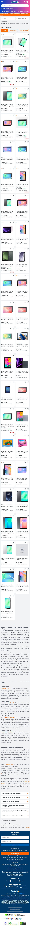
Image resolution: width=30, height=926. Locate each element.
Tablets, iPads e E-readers (13, 23)
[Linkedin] (19, 881)
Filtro (4, 18)
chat (16, 859)
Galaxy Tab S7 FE (4, 827)
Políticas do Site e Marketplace (15, 907)
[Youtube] (16, 881)
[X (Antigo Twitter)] (13, 881)
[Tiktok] (23, 881)
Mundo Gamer (5, 11)
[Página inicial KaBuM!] (15, 2)
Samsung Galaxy (25, 23)
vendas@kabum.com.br (15, 860)
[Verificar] (9, 915)
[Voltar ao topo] (15, 891)
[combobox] (15, 5)
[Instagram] (10, 881)
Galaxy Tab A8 (24, 30)
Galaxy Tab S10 (21, 827)
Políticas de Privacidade (15, 909)
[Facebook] (7, 881)
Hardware (20, 11)
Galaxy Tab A (13, 30)
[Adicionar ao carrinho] (13, 34)
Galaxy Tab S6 (10, 825)
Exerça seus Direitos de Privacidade (15, 911)
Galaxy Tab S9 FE (13, 827)
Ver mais (27, 827)
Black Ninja (13, 11)
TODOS (4, 30)
